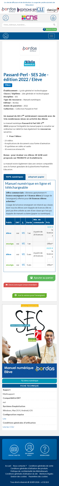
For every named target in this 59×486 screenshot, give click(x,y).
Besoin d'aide (51, 29)
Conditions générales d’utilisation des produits (29, 468)
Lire (4, 418)
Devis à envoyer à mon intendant (22, 285)
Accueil (8, 466)
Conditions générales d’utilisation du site (21, 473)
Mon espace (5, 18)
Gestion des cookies (19, 476)
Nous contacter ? (20, 466)
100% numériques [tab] (14, 177)
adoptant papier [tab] (36, 177)
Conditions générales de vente (41, 466)
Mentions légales (46, 473)
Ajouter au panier (43, 278)
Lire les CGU (8, 427)
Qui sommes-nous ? (29, 454)
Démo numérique (30, 380)
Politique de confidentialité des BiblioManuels (29, 471)
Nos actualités (14, 455)
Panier (53, 18)
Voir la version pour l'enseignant (31, 295)
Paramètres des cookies (38, 476)
